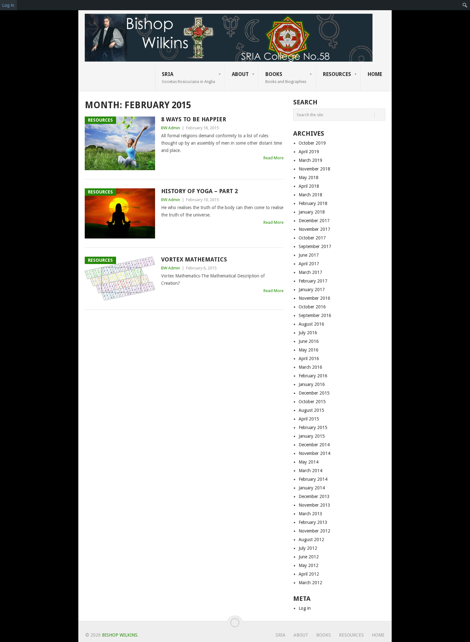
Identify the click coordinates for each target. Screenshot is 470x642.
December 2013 (314, 496)
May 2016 (308, 349)
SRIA (188, 77)
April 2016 (309, 358)
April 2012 (309, 574)
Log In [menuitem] (8, 5)
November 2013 (314, 505)
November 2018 (314, 168)
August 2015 (311, 410)
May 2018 (308, 177)
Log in (305, 608)
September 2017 (315, 246)
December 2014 (314, 444)
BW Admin (170, 127)
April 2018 (309, 186)
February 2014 (313, 479)
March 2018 (310, 194)
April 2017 (309, 263)
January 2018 (312, 212)
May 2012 (308, 565)
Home (375, 74)
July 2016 (308, 332)
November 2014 (314, 453)
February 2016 (313, 375)
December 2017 (314, 220)
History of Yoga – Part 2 (199, 191)
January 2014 (312, 487)
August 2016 (311, 324)
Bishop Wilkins (119, 635)
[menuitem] (465, 5)
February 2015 (313, 427)
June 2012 (309, 556)
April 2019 (309, 151)
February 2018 (313, 203)
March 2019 (310, 160)
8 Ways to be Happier (193, 119)
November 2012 (314, 530)
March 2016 (310, 367)
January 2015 (312, 436)
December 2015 (314, 393)
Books (285, 77)
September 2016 (315, 315)
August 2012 (311, 539)
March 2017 (310, 272)
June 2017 (309, 255)
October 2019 (312, 143)
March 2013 (310, 513)
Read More (273, 157)
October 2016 (312, 306)
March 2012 (310, 582)
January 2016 (312, 384)
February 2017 (313, 280)
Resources (337, 74)
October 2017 (312, 237)
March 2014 (310, 470)
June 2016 (309, 341)
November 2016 (314, 298)
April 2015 (309, 418)
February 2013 (313, 522)
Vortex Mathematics (194, 259)
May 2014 (308, 462)
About (240, 74)
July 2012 (308, 548)
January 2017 (312, 289)
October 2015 (312, 401)
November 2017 (314, 229)
